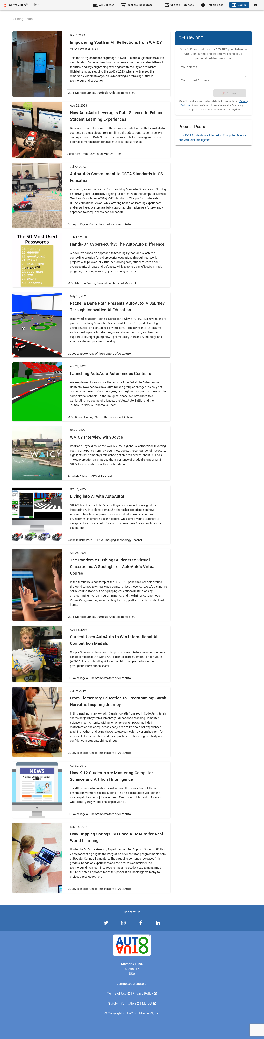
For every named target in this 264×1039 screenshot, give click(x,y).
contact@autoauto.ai (132, 984)
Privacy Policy (143, 994)
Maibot (147, 1003)
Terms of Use (117, 994)
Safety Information (122, 1003)
